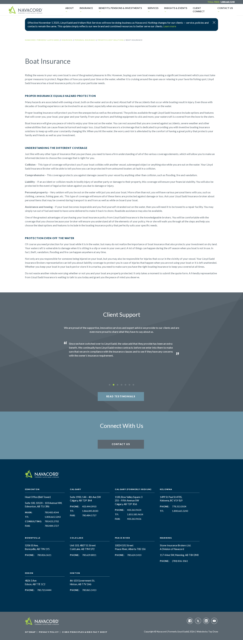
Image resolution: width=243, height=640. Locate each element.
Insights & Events (175, 8)
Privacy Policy (49, 632)
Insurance (86, 8)
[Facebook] (190, 621)
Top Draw (213, 631)
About (69, 8)
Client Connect (199, 10)
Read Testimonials (120, 396)
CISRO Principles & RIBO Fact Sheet (84, 632)
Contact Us (225, 8)
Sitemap (30, 632)
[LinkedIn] (206, 621)
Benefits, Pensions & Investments (120, 8)
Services (153, 8)
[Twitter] (198, 621)
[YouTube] (214, 621)
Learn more (169, 26)
